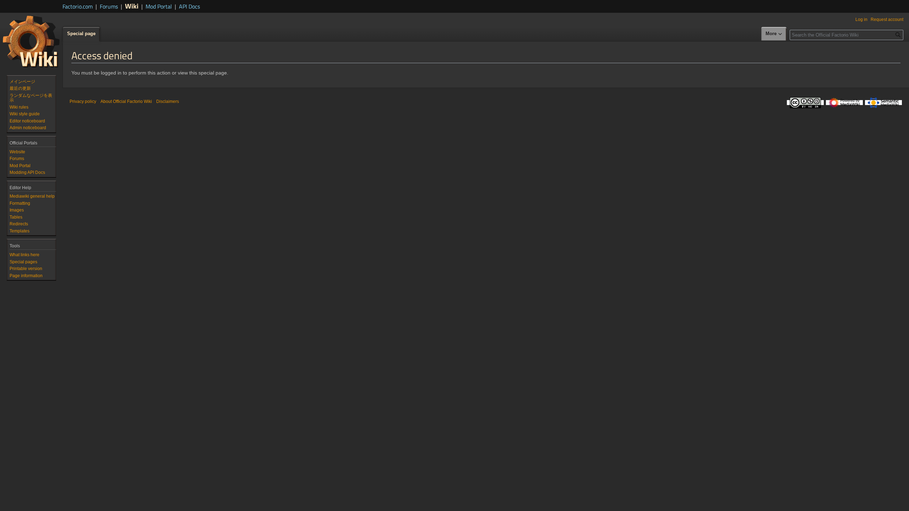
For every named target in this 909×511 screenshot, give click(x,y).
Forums (109, 6)
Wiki (131, 6)
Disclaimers (167, 101)
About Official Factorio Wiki (126, 101)
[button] (774, 34)
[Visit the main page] (31, 41)
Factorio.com (77, 6)
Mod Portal (159, 6)
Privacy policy (83, 101)
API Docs (189, 6)
